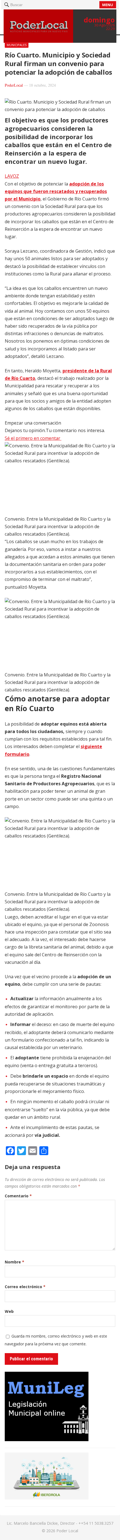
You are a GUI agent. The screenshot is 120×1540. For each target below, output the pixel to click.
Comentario (18, 1195)
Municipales (17, 45)
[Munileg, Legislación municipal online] (46, 1439)
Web (9, 1311)
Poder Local (67, 1530)
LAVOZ (12, 176)
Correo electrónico (25, 1286)
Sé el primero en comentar (33, 438)
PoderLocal (14, 85)
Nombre (14, 1262)
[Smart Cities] (46, 1498)
